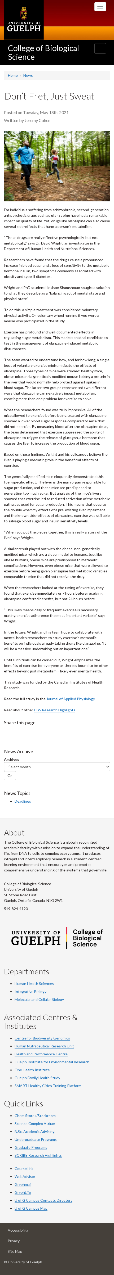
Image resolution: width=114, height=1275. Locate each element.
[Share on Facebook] (7, 733)
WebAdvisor (25, 1176)
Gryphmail (23, 1184)
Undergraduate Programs (36, 1139)
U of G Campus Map (31, 1208)
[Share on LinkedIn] (29, 733)
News (28, 75)
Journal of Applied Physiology (70, 699)
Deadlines (23, 801)
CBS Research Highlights (54, 710)
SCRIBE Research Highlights (38, 1155)
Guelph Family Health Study (37, 1077)
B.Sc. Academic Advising (35, 1131)
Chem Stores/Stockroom (35, 1115)
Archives (11, 759)
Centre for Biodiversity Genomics (42, 1038)
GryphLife (23, 1192)
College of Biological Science (43, 52)
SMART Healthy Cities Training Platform (48, 1085)
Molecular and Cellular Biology (39, 999)
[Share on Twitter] (18, 733)
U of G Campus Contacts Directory (43, 1200)
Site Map (23, 1253)
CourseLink (24, 1168)
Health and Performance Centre (41, 1054)
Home (13, 75)
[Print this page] (40, 733)
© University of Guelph (23, 1262)
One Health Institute (32, 1070)
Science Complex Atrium (35, 1123)
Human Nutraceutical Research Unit (44, 1046)
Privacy (21, 1242)
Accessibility (26, 1232)
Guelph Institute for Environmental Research (52, 1062)
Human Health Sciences (34, 983)
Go (9, 775)
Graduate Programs (31, 1147)
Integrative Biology (30, 991)
